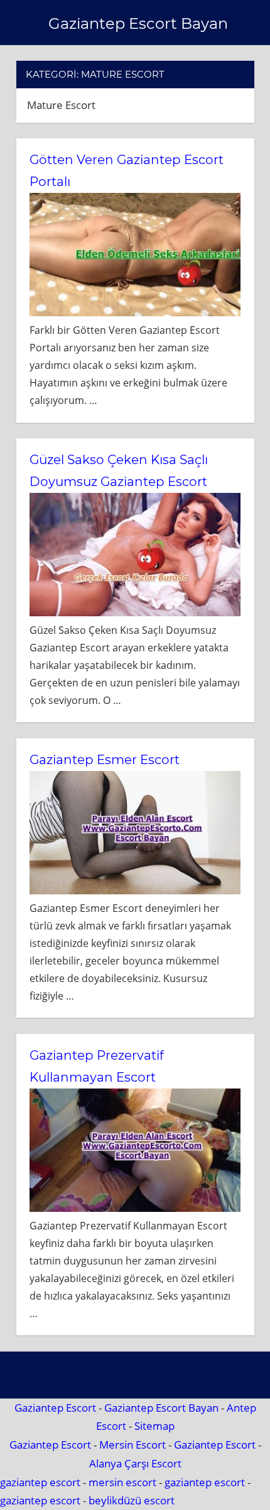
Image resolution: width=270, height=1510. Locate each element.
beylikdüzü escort (132, 1500)
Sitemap (154, 1426)
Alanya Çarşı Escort (135, 1463)
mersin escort (122, 1482)
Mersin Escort (132, 1444)
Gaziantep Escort (55, 1407)
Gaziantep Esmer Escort (105, 759)
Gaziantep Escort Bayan (138, 23)
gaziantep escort (40, 1482)
